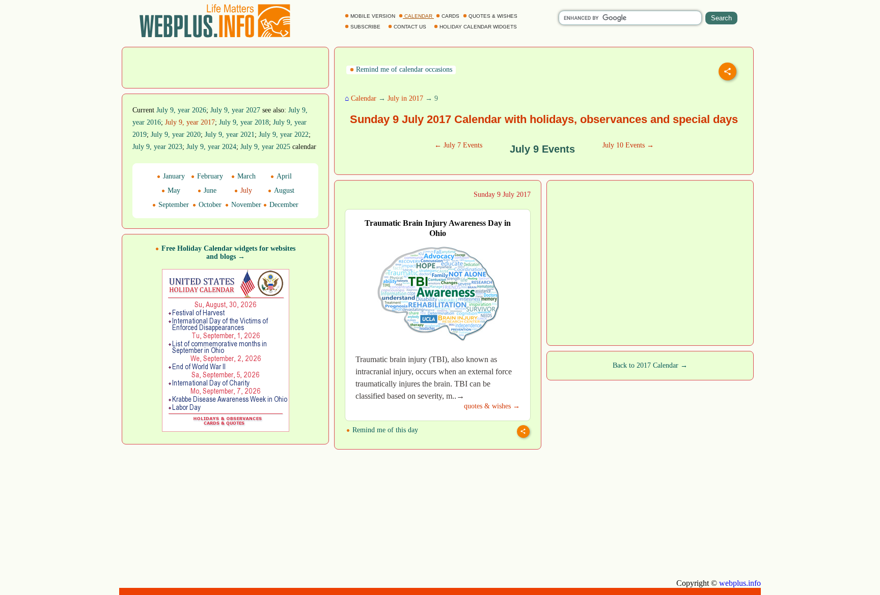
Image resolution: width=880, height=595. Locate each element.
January (173, 176)
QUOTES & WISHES (493, 16)
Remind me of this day (384, 430)
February (209, 176)
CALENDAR (418, 16)
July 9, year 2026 (181, 110)
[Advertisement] (225, 66)
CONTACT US (410, 26)
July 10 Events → (628, 145)
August (283, 190)
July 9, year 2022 (284, 134)
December (282, 205)
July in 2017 (405, 98)
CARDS (450, 16)
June (209, 190)
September (172, 205)
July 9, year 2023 (157, 147)
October (209, 205)
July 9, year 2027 (235, 110)
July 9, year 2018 (244, 122)
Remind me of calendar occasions (403, 69)
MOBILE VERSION (373, 16)
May (173, 190)
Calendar (363, 98)
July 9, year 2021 (230, 134)
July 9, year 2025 (265, 147)
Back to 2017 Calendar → (650, 365)
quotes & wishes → (492, 406)
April (283, 176)
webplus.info (740, 583)
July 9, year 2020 (176, 134)
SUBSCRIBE (365, 26)
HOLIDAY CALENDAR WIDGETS (478, 26)
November (245, 205)
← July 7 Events (458, 145)
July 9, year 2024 (211, 147)
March (245, 176)
